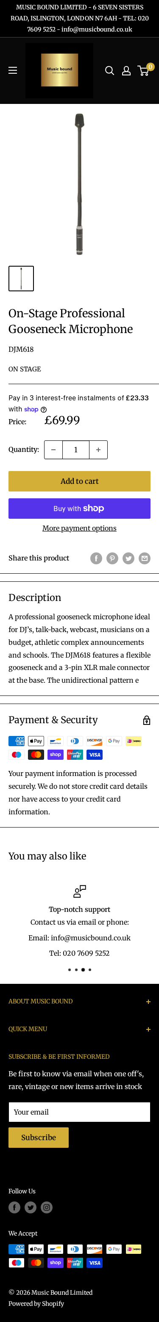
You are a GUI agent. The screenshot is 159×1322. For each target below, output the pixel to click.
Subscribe (38, 1137)
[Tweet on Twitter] (128, 558)
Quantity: (23, 449)
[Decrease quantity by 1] (53, 450)
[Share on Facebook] (96, 558)
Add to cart (80, 481)
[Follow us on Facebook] (14, 1207)
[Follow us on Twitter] (30, 1207)
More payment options (79, 528)
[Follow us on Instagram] (47, 1207)
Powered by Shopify (36, 1304)
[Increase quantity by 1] (98, 450)
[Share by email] (145, 558)
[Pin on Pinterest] (112, 558)
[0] (143, 71)
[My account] (126, 70)
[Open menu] (12, 70)
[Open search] (109, 70)
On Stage (24, 369)
